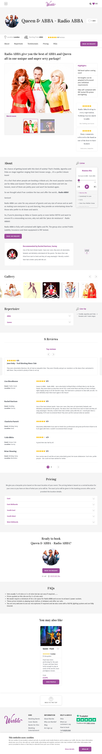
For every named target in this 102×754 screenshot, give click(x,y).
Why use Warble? (50, 722)
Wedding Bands (34, 719)
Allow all (85, 749)
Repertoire (18, 44)
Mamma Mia (83, 193)
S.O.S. (81, 200)
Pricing (46, 44)
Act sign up (48, 728)
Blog (45, 725)
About (6, 44)
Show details (69, 749)
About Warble (49, 719)
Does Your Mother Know (87, 203)
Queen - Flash (48, 649)
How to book (64, 727)
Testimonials (33, 44)
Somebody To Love (85, 196)
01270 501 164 (55, 576)
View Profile (51, 682)
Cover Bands (33, 722)
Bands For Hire (33, 725)
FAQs (55, 44)
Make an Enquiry (89, 44)
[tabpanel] (51, 656)
